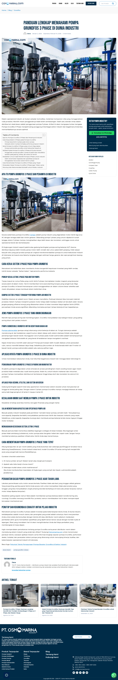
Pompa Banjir (6, 660)
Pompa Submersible (8, 662)
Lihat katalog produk (95, 143)
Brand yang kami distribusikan (98, 145)
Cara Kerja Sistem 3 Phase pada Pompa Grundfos (19, 140)
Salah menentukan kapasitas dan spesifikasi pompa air (22, 158)
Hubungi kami (93, 148)
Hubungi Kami (91, 3)
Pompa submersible (9, 330)
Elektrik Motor (6, 667)
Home (4, 10)
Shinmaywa (27, 662)
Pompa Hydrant (7, 654)
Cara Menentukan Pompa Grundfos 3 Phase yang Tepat (21, 163)
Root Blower (6, 665)
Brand (60, 3)
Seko (25, 669)
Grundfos (17, 10)
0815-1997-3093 (91, 665)
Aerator (91, 160)
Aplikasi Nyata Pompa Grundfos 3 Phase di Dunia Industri (22, 150)
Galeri (66, 3)
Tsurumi (26, 660)
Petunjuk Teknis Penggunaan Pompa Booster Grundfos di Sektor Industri (38, 544)
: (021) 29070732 (79, 667)
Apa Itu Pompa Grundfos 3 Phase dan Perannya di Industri (22, 137)
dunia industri (7, 550)
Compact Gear (93, 165)
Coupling (91, 168)
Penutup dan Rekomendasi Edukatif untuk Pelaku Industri (23, 167)
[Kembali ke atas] (6, 675)
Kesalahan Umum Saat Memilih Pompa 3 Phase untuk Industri (24, 156)
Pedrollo (26, 667)
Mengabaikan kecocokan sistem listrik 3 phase (19, 160)
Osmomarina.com (56, 532)
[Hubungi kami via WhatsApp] (114, 676)
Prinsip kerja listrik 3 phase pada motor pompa (19, 142)
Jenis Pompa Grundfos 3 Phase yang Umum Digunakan (21, 146)
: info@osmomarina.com (81, 669)
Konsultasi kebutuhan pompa (21, 570)
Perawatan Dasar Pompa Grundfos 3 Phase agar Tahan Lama (23, 165)
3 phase (33, 235)
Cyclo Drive (92, 173)
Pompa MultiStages (8, 656)
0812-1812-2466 (80, 665)
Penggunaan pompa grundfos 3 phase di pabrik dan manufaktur (25, 152)
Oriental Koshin (29, 665)
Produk (54, 3)
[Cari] (113, 3)
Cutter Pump (93, 171)
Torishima (27, 656)
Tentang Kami (80, 3)
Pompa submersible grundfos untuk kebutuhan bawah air (23, 148)
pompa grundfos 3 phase (21, 550)
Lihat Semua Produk (8, 669)
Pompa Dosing (6, 658)
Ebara (25, 654)
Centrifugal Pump (94, 162)
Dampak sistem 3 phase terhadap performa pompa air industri (24, 144)
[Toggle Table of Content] (43, 135)
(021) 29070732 (101, 137)
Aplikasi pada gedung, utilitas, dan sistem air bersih (21, 154)
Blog (72, 3)
